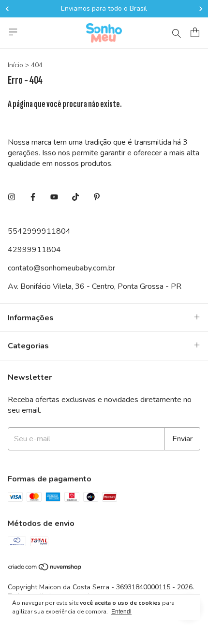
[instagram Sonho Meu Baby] (11, 197)
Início (15, 65)
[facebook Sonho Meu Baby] (33, 197)
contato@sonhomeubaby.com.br (61, 268)
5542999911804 (39, 231)
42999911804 (34, 249)
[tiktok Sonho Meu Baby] (75, 197)
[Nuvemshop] (45, 568)
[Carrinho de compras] (195, 32)
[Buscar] (176, 33)
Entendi (121, 611)
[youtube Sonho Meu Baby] (54, 197)
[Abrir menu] (13, 32)
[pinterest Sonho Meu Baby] (97, 197)
